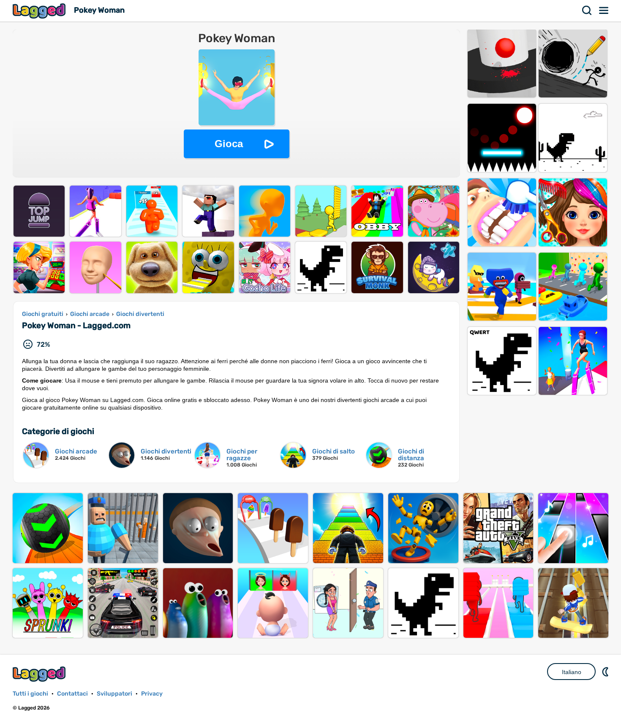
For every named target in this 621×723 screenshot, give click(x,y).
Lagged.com (40, 674)
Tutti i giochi (30, 693)
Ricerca (587, 10)
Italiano (571, 672)
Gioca (229, 143)
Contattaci (72, 693)
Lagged (40, 11)
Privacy (152, 693)
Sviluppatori (114, 693)
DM (606, 671)
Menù (604, 10)
